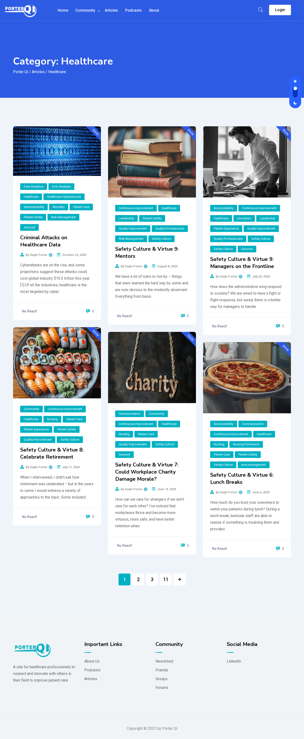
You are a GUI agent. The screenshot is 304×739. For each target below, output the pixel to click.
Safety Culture (161, 238)
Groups (161, 679)
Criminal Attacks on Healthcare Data (43, 241)
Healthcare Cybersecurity (64, 196)
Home (63, 10)
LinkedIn (234, 661)
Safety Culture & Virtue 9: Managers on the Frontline (242, 263)
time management (253, 464)
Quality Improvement (133, 228)
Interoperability (34, 207)
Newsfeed (164, 661)
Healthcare (31, 196)
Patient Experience (226, 228)
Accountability (223, 208)
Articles (111, 10)
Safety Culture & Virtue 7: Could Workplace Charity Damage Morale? (147, 472)
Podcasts (133, 10)
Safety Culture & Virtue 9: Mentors (147, 252)
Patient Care (81, 207)
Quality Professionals (169, 228)
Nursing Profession (246, 444)
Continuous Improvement (136, 208)
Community (85, 10)
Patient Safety (33, 217)
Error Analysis (61, 186)
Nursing (52, 419)
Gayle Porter (41, 254)
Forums (162, 687)
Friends (162, 670)
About (154, 10)
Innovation (244, 218)
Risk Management (63, 217)
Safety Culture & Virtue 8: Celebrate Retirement (52, 453)
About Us (92, 661)
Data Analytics (33, 186)
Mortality (59, 207)
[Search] (260, 9)
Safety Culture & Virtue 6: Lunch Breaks (242, 478)
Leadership (126, 218)
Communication (129, 413)
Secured (29, 227)
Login (280, 10)
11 (165, 579)
